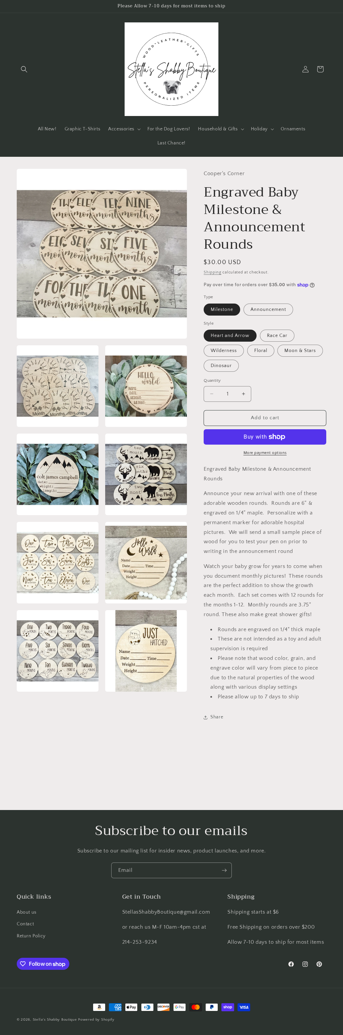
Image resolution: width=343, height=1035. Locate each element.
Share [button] (216, 717)
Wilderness (224, 350)
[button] (24, 69)
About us (27, 912)
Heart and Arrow (230, 335)
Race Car (277, 335)
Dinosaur (221, 365)
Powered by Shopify (96, 1020)
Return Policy (31, 936)
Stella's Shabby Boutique (55, 1020)
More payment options (265, 453)
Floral (260, 350)
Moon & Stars (300, 350)
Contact (25, 924)
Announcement (268, 309)
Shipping (212, 272)
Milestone (222, 309)
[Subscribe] (224, 870)
